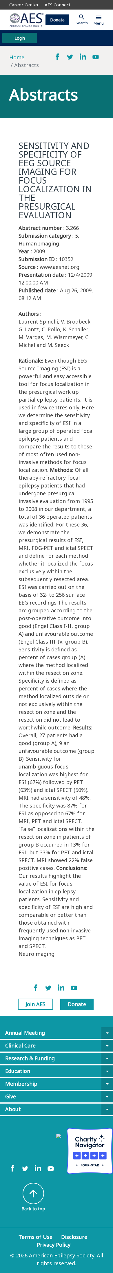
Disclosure (74, 1236)
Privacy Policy (53, 1244)
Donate (57, 20)
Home (16, 57)
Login (19, 38)
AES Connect (57, 5)
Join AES (35, 1004)
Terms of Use (35, 1236)
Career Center (24, 5)
